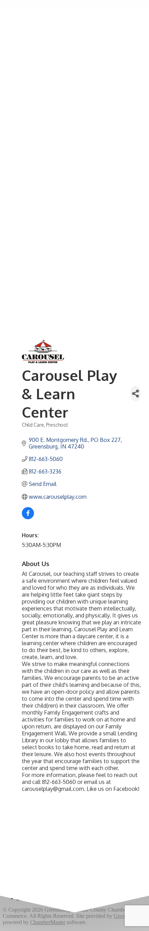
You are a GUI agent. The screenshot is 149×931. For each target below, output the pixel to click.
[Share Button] (135, 393)
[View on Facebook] (28, 517)
